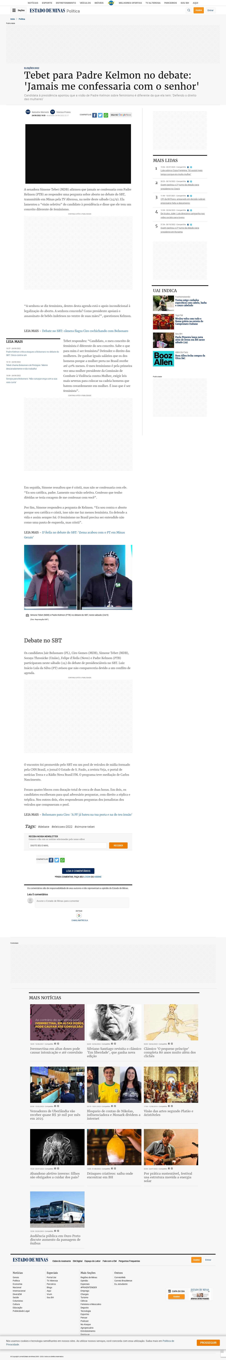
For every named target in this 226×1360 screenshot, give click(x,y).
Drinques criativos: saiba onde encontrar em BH (110, 1175)
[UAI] (111, 3)
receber (118, 845)
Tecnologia (86, 1311)
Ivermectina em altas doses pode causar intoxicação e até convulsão (56, 1050)
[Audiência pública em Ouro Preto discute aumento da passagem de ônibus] (57, 1209)
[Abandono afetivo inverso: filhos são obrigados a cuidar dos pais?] (57, 1147)
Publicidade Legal (21, 1311)
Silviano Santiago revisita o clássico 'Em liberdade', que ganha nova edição (114, 1052)
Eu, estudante (120, 1284)
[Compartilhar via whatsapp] (105, 116)
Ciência (84, 1301)
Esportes (85, 1314)
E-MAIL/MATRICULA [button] (80, 920)
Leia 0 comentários (78, 871)
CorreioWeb (119, 1277)
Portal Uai (51, 1277)
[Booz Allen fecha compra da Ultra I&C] (163, 358)
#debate (43, 827)
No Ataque (86, 1324)
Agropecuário (87, 1328)
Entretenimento (66, 3)
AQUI (195, 3)
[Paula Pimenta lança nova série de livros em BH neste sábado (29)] (163, 340)
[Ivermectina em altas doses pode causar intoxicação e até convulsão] (57, 1022)
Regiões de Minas (89, 1277)
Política (73, 11)
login (87, 876)
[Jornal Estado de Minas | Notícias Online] (47, 10)
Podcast (85, 1321)
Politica (22, 19)
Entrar (211, 10)
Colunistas (18, 1301)
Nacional (17, 1287)
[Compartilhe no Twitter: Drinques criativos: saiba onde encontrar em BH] (114, 1169)
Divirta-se (85, 1334)
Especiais (85, 1284)
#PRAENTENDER (89, 1287)
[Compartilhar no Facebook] (94, 116)
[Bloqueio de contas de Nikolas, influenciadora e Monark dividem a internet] (114, 1085)
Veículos (85, 3)
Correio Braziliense (123, 1280)
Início (12, 19)
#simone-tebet (85, 827)
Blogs (49, 1287)
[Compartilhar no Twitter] (100, 116)
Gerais (16, 1277)
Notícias (33, 3)
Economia (17, 1284)
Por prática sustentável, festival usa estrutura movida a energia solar (168, 1177)
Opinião (84, 1280)
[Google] (79, 915)
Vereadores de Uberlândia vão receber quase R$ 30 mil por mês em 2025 (55, 1115)
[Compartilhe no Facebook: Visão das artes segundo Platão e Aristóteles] (168, 1106)
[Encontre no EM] (189, 10)
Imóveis (99, 3)
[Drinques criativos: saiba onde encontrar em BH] (114, 1147)
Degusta (85, 1307)
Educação (17, 1307)
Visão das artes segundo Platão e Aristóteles (168, 1113)
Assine (199, 10)
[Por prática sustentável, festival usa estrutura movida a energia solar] (171, 1147)
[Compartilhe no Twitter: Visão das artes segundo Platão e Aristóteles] (171, 1106)
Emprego (85, 1291)
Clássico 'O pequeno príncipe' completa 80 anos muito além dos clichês (170, 1052)
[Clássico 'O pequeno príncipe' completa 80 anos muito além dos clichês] (171, 1022)
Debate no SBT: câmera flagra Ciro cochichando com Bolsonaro (85, 331)
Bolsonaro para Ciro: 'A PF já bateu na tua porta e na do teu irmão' (87, 814)
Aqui (49, 1291)
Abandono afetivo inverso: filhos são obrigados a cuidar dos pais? (55, 1175)
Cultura (16, 1304)
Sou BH (185, 3)
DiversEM (17, 1294)
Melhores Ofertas (130, 3)
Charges (85, 1294)
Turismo (84, 1297)
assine (97, 876)
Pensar (84, 1317)
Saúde (16, 1297)
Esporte (47, 3)
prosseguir (208, 1342)
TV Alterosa (153, 3)
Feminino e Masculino (91, 1304)
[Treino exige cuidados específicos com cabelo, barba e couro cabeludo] (163, 303)
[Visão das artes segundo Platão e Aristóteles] (171, 1085)
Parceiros (170, 3)
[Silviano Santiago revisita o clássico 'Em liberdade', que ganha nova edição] (114, 1022)
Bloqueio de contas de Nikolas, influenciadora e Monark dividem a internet (113, 1115)
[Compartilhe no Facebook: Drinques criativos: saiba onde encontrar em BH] (111, 1169)
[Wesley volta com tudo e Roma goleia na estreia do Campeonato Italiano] (163, 321)
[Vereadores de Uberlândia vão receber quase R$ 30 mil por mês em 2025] (57, 1085)
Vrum (49, 1294)
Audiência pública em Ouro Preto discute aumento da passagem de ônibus (55, 1239)
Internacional (19, 1291)
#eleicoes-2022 (62, 827)
